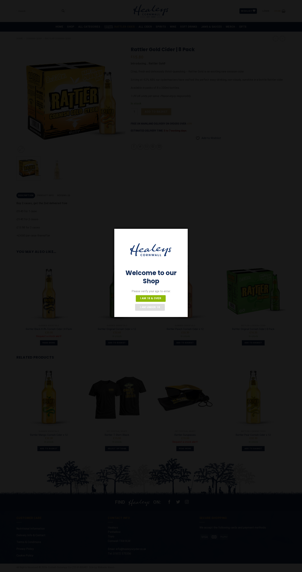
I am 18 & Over (150, 298)
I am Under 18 (150, 307)
